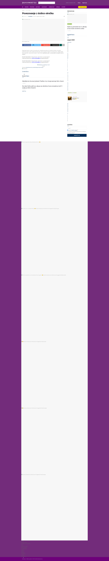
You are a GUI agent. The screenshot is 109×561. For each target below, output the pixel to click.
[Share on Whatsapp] (60, 45)
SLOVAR (22, 555)
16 (67, 80)
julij (68, 37)
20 (67, 86)
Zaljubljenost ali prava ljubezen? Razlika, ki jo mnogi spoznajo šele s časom (43, 81)
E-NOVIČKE (23, 553)
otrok (36, 67)
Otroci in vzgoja (28, 10)
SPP (22, 544)
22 (67, 88)
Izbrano (40, 16)
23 (67, 89)
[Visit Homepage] (29, 2)
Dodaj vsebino (83, 7)
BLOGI (22, 551)
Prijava (79, 2)
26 (67, 106)
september (69, 42)
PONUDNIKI (32, 7)
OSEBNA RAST (51, 7)
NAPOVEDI (38, 7)
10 (67, 72)
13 (67, 76)
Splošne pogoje (74, 130)
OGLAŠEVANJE (24, 548)
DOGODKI (26, 7)
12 (67, 75)
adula (26, 67)
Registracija (84, 2)
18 (67, 83)
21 (67, 87)
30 (67, 57)
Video (43, 16)
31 (67, 58)
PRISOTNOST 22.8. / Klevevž (75, 99)
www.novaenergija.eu (36, 58)
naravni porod (32, 67)
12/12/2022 (69, 30)
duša (28, 67)
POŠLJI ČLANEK (24, 547)
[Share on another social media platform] (63, 45)
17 (67, 82)
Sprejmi (73, 130)
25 (67, 104)
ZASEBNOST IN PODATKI (25, 543)
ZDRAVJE (58, 7)
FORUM (22, 550)
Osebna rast (69, 24)
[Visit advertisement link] (43, 64)
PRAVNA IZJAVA (24, 542)
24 (67, 103)
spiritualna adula (40, 67)
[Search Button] (54, 3)
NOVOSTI (23, 552)
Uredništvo (30, 16)
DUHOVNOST (44, 7)
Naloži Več (24, 91)
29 (67, 55)
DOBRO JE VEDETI (24, 546)
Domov (23, 10)
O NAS (22, 541)
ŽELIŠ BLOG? (23, 556)
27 (67, 53)
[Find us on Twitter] (23, 557)
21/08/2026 (23, 83)
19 (67, 84)
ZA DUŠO (63, 7)
